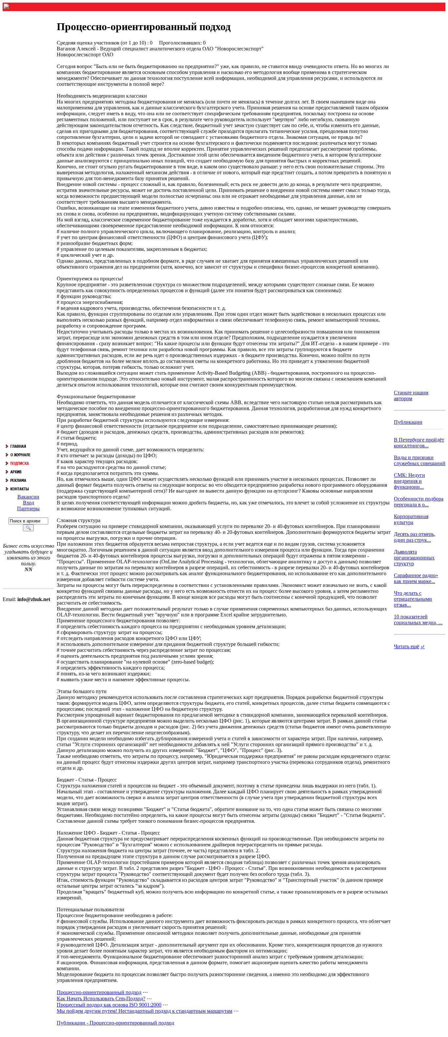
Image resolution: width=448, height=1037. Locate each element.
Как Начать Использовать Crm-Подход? (101, 998)
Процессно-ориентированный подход (99, 992)
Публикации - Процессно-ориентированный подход (115, 1023)
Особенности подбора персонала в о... (418, 501)
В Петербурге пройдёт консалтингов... (419, 442)
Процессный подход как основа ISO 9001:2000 (109, 1005)
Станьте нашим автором (411, 395)
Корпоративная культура (411, 519)
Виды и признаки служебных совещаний (419, 460)
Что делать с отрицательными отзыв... (413, 599)
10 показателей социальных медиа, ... (418, 619)
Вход (28, 502)
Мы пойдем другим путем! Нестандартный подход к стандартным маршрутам (144, 1011)
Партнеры (28, 508)
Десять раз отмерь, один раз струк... (414, 537)
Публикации (408, 422)
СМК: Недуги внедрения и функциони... (409, 481)
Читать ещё (406, 646)
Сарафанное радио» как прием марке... (416, 578)
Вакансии (28, 497)
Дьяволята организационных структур (414, 557)
